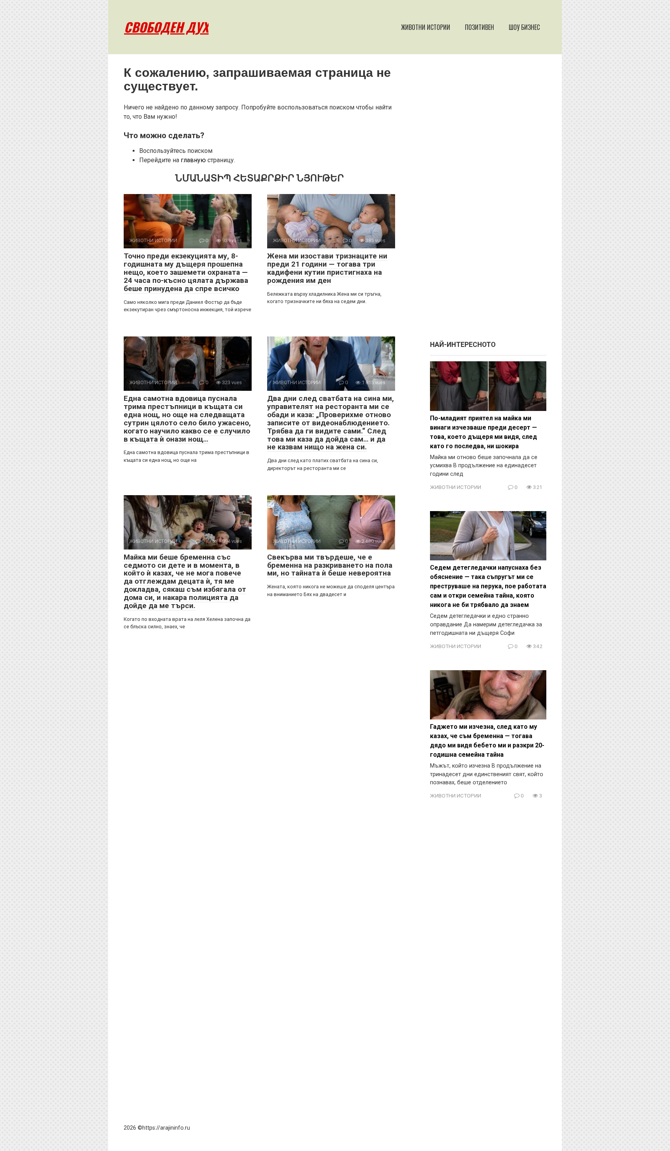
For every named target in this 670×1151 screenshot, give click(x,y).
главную (193, 160)
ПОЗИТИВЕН (479, 27)
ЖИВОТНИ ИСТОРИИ (425, 27)
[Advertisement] (488, 201)
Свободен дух (166, 26)
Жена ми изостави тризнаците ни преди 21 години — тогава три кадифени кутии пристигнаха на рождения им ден (327, 268)
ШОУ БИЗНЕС (524, 27)
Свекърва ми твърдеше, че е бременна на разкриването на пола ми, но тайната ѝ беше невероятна (329, 565)
